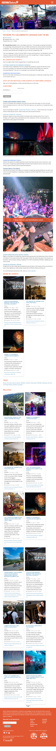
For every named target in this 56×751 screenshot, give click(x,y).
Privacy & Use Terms (33, 725)
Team (31, 721)
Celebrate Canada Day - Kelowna (12, 114)
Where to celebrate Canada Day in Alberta (11, 355)
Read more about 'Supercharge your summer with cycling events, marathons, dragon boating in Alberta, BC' (13, 594)
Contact (32, 722)
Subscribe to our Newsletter (11, 719)
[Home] (10, 2)
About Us (32, 719)
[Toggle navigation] (52, 2)
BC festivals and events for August (34, 626)
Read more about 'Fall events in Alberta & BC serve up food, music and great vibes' (13, 541)
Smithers (23, 383)
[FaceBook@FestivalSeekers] (6, 732)
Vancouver (34, 383)
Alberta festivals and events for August (11, 626)
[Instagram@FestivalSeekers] (4, 732)
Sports (18, 383)
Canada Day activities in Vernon (27, 110)
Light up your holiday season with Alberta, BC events (34, 469)
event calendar (32, 271)
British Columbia (17, 384)
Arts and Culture (11, 383)
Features (44, 721)
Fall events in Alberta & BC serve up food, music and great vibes (13, 519)
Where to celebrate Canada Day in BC (33, 418)
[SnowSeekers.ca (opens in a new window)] (43, 735)
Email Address (6, 90)
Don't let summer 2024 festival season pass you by (12, 677)
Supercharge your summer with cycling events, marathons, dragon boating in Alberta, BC (13, 574)
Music (4, 383)
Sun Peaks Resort (8, 384)
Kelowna (44, 383)
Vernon (50, 383)
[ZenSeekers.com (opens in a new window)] (34, 735)
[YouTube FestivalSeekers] (9, 732)
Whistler (39, 383)
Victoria (28, 383)
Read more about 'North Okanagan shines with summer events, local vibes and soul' (34, 700)
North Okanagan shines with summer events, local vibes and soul (35, 677)
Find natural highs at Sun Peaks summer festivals (12, 418)
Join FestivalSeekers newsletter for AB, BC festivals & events (11, 303)
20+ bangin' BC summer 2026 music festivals (35, 302)
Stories (8, 31)
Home (4, 31)
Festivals (44, 719)
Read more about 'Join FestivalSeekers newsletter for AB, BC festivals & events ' (13, 323)
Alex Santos (8, 37)
